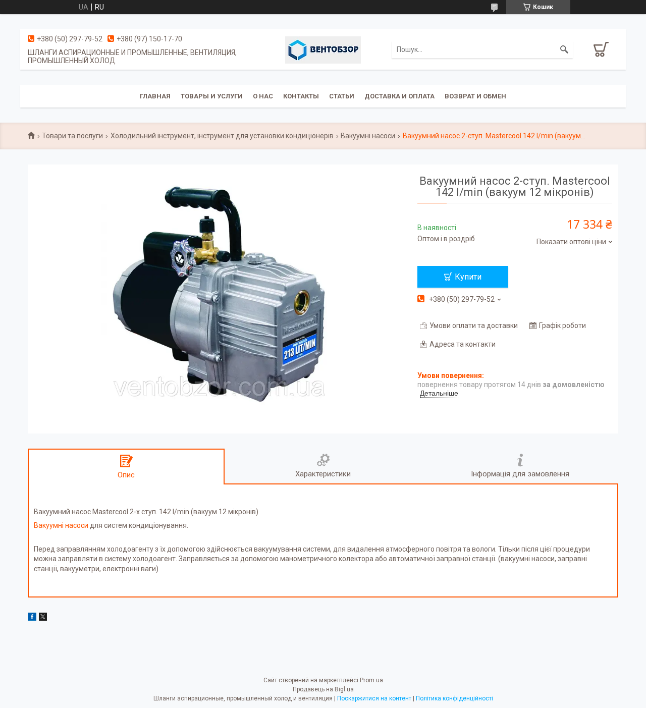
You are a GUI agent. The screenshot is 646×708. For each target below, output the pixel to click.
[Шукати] (564, 49)
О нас (263, 96)
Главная (155, 96)
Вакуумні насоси (368, 136)
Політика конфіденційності (454, 698)
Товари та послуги (72, 136)
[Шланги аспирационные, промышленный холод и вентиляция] (323, 49)
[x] (43, 618)
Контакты (301, 96)
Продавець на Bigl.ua (323, 689)
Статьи (341, 96)
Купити (468, 277)
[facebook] (32, 618)
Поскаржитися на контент (374, 698)
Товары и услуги (212, 96)
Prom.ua (371, 680)
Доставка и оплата (399, 96)
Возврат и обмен (475, 96)
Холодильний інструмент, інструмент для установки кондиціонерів (222, 136)
